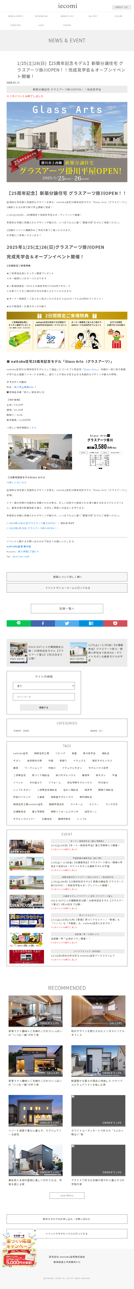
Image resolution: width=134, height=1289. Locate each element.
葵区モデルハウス (102, 760)
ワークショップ (33, 768)
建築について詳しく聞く (68, 576)
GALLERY (93, 16)
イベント (18, 782)
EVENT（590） (22, 730)
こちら (33, 427)
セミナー (94, 804)
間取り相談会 (105, 789)
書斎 (15, 768)
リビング (60, 753)
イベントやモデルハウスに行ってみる (67, 1233)
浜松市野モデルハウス (79, 782)
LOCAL (41, 25)
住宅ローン (91, 811)
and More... (68, 1195)
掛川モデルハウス (66, 775)
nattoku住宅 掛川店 (19, 546)
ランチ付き (112, 804)
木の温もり (36, 782)
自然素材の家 (34, 760)
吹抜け (52, 768)
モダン (17, 760)
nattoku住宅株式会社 (72, 1256)
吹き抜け (103, 782)
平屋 (114, 775)
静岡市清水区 (56, 804)
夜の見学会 (89, 753)
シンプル (82, 818)
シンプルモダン (22, 789)
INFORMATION (41, 16)
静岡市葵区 (64, 818)
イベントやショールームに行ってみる (68, 587)
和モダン (101, 775)
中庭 (51, 760)
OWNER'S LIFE (67, 16)
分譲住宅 (47, 818)
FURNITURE (15, 25)
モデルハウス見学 (98, 768)
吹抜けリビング (22, 797)
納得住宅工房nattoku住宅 (28, 804)
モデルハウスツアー (24, 818)
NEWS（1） (97, 730)
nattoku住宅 (20, 753)
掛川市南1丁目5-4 (28, 551)
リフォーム (55, 782)
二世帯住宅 (19, 775)
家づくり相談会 (41, 775)
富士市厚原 (38, 811)
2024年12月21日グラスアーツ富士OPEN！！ (34, 523)
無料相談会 (86, 797)
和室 (74, 753)
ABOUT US (121, 7)
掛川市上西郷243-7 (25, 387)
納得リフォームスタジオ (64, 811)
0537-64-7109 (21, 556)
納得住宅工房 (41, 753)
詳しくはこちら (18, 482)
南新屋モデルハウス (62, 797)
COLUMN (118, 16)
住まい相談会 (70, 789)
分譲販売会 (19, 811)
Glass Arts (90, 369)
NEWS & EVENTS (15, 16)
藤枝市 (86, 775)
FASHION (67, 25)
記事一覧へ (67, 608)
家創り (63, 760)
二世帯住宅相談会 (47, 789)
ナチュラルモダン (72, 768)
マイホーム (76, 804)
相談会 (105, 753)
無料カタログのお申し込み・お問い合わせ (66, 1219)
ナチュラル (79, 760)
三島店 (41, 797)
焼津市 (88, 789)
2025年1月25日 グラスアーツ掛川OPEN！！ (34, 528)
